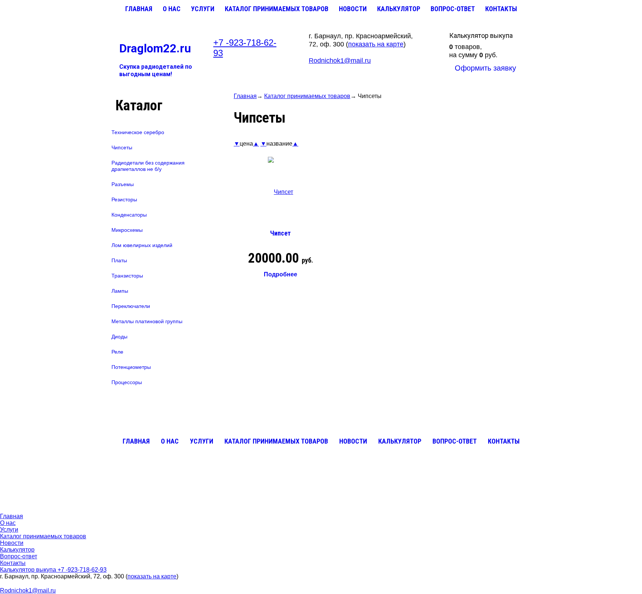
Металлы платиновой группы (146, 321)
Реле (117, 352)
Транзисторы (127, 276)
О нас (172, 9)
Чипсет (280, 233)
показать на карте (375, 44)
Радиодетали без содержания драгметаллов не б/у (148, 166)
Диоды (119, 337)
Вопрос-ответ (453, 9)
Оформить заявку (485, 68)
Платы (119, 260)
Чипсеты (121, 147)
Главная (138, 9)
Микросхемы (127, 230)
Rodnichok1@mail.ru (340, 60)
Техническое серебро (137, 132)
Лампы (119, 291)
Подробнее (280, 274)
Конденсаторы (129, 215)
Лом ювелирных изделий (141, 245)
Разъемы (122, 184)
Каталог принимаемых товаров (276, 9)
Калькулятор (398, 9)
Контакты (501, 9)
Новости (353, 9)
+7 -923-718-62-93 (82, 570)
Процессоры (126, 382)
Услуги (202, 9)
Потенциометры (131, 367)
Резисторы (124, 199)
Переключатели (130, 306)
